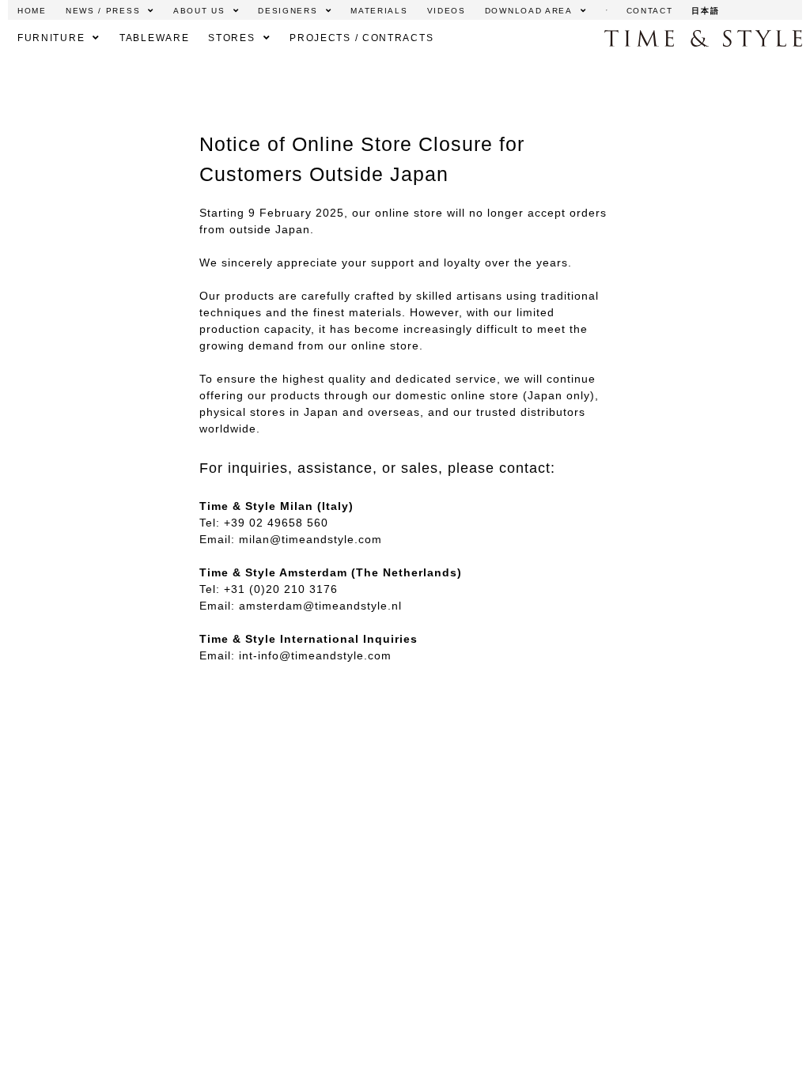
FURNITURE (51, 37)
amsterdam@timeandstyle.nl (320, 605)
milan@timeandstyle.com (310, 539)
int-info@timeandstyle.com (315, 655)
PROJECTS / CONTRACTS (361, 37)
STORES (231, 37)
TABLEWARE (154, 37)
